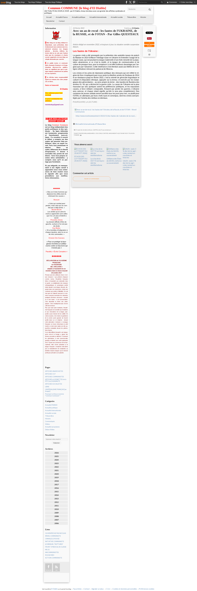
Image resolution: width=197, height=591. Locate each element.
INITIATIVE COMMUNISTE (54, 541)
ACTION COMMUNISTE (53, 558)
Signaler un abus (98, 589)
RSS (56, 570)
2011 (56, 506)
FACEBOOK (48, 570)
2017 (56, 484)
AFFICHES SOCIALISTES (53, 384)
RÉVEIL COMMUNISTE (53, 536)
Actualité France (62, 17)
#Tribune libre (100, 124)
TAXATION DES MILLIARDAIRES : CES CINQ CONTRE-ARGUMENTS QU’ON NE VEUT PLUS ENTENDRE (104, 134)
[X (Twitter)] (130, 2)
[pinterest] (134, 2)
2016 (56, 488)
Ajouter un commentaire (91, 179)
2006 (56, 523)
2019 (56, 477)
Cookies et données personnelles (124, 589)
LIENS (47, 387)
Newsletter (50, 21)
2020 (56, 474)
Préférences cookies (146, 589)
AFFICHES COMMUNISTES (54, 377)
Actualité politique (78, 17)
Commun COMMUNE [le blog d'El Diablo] (77, 8)
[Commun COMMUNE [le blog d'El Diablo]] (45, 8)
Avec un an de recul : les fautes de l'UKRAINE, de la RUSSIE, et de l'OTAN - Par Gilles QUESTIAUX (106, 32)
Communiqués (50, 421)
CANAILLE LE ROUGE (52, 539)
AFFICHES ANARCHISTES (54, 371)
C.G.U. (108, 589)
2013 (56, 499)
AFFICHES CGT (50, 374)
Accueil (49, 17)
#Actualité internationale (85, 124)
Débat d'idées (49, 429)
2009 (56, 513)
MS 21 (47, 549)
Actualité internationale (97, 17)
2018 (56, 481)
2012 (56, 502)
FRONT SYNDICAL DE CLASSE (55, 547)
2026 (56, 453)
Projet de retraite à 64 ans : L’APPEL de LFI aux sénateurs (93, 130)
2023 (56, 463)
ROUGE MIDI (49, 555)
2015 (56, 492)
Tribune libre (131, 17)
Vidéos (47, 424)
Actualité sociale (117, 17)
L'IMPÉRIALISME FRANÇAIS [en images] (55, 390)
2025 (56, 456)
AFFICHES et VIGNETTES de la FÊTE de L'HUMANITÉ (55, 380)
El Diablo (54, 589)
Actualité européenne (52, 427)
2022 (56, 467)
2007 (56, 520)
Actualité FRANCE (51, 405)
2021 (56, 470)
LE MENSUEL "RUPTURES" (54, 544)
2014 (56, 495)
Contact (62, 21)
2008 (56, 516)
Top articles (77, 589)
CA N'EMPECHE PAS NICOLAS (55, 533)
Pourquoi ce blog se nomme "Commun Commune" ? (54, 395)
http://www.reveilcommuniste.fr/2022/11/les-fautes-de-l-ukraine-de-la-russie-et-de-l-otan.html (106, 116)
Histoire (143, 17)
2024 (56, 460)
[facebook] (126, 2)
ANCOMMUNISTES (52, 552)
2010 (56, 509)
